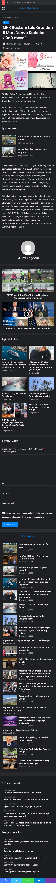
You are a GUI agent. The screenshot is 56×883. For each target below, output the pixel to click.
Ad (4, 483)
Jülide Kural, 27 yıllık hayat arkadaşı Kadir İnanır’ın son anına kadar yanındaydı (41, 366)
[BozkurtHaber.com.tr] (28, 8)
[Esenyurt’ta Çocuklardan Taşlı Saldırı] (14, 384)
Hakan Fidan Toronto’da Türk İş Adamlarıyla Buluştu (34, 762)
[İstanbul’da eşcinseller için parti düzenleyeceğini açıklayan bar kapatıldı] (14, 353)
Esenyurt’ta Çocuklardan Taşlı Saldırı (14, 394)
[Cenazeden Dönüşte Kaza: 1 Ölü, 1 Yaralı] (9, 139)
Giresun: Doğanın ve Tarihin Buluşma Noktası (40, 394)
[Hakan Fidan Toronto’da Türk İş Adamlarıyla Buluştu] (10, 764)
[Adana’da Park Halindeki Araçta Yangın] (10, 753)
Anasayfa (8, 17)
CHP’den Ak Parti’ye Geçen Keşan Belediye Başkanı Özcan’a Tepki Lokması (13, 424)
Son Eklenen (28, 536)
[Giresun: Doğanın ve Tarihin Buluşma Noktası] (41, 384)
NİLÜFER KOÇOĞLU (13, 44)
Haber (16, 17)
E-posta (6, 493)
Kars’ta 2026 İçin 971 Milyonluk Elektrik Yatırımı (33, 557)
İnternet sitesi (8, 503)
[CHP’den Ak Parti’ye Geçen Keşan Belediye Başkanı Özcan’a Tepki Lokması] (14, 410)
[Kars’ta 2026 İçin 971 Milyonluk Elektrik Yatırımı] (10, 559)
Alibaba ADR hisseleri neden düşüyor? (21, 730)
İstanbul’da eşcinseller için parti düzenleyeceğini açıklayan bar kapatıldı (14, 365)
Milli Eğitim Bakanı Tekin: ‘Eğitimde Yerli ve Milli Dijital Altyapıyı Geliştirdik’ (35, 720)
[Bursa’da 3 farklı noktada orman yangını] (10, 700)
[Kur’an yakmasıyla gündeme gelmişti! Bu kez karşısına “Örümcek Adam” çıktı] (10, 687)
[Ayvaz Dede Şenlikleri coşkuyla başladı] (9, 152)
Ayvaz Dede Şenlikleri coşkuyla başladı (22, 2)
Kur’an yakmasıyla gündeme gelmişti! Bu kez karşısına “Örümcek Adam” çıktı (36, 686)
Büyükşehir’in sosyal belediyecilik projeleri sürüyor (39, 407)
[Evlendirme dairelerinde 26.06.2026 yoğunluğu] (10, 651)
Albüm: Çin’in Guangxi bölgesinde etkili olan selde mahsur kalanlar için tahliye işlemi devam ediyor (35, 674)
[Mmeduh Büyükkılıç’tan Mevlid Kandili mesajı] (10, 741)
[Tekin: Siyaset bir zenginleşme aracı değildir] (10, 663)
